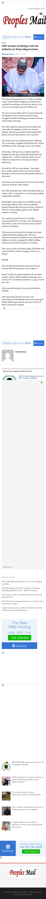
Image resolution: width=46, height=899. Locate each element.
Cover (4, 43)
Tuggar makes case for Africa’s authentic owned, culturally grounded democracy (22, 609)
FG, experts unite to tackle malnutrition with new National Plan (22, 596)
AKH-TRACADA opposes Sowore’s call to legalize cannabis (31, 377)
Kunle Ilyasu (9, 54)
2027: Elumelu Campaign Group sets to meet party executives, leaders (23, 602)
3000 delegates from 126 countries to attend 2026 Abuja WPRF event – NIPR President (21, 589)
